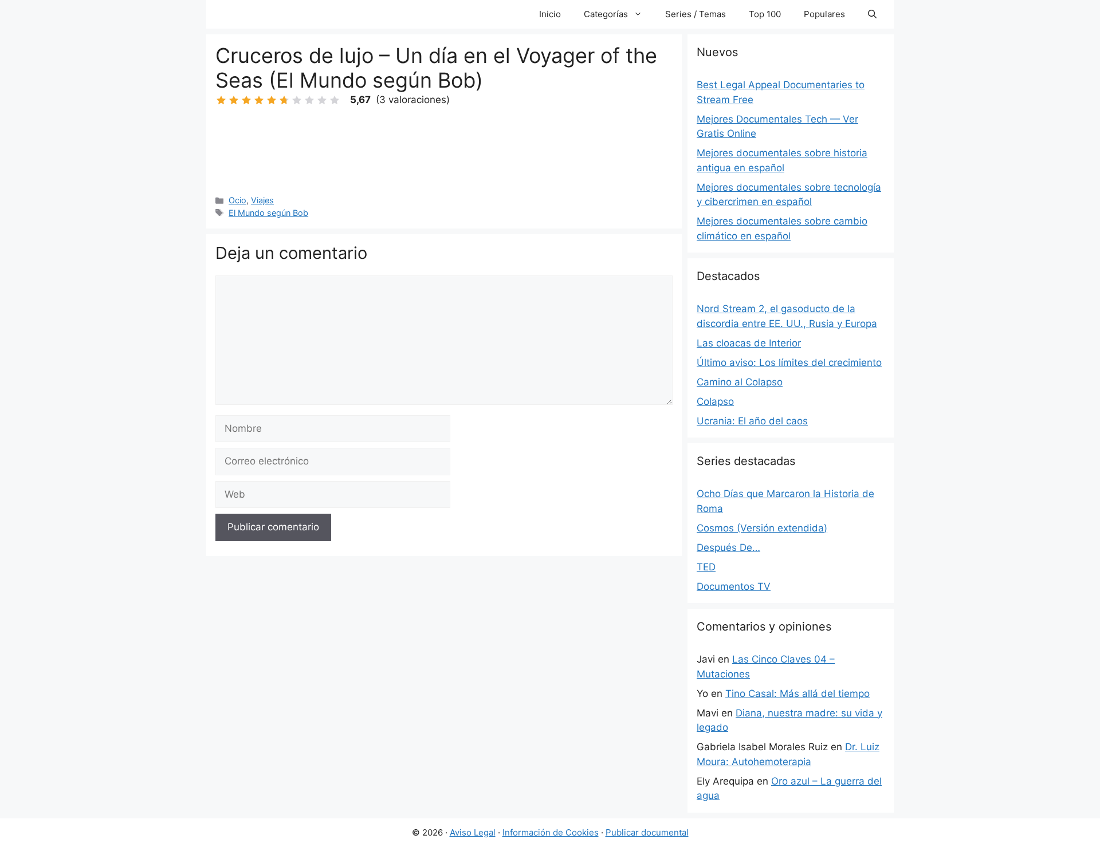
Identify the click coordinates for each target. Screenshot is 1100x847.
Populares (824, 14)
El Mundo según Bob (268, 213)
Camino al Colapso (740, 382)
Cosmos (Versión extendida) (762, 528)
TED (706, 567)
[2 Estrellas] (233, 100)
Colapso (715, 401)
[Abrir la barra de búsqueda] (872, 14)
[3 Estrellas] (246, 100)
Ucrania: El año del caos (752, 421)
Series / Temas (695, 14)
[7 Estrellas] (296, 100)
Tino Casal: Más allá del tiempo (797, 693)
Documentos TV (734, 586)
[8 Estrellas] (309, 100)
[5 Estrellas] (271, 100)
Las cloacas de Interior (749, 343)
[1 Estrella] (221, 100)
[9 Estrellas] (322, 100)
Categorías (606, 14)
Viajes (262, 200)
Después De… (728, 547)
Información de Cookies (550, 832)
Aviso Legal (473, 832)
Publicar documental (647, 832)
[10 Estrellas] (334, 100)
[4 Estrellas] (259, 100)
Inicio (550, 14)
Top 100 (765, 14)
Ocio (237, 200)
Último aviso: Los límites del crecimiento (789, 362)
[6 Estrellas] (284, 100)
